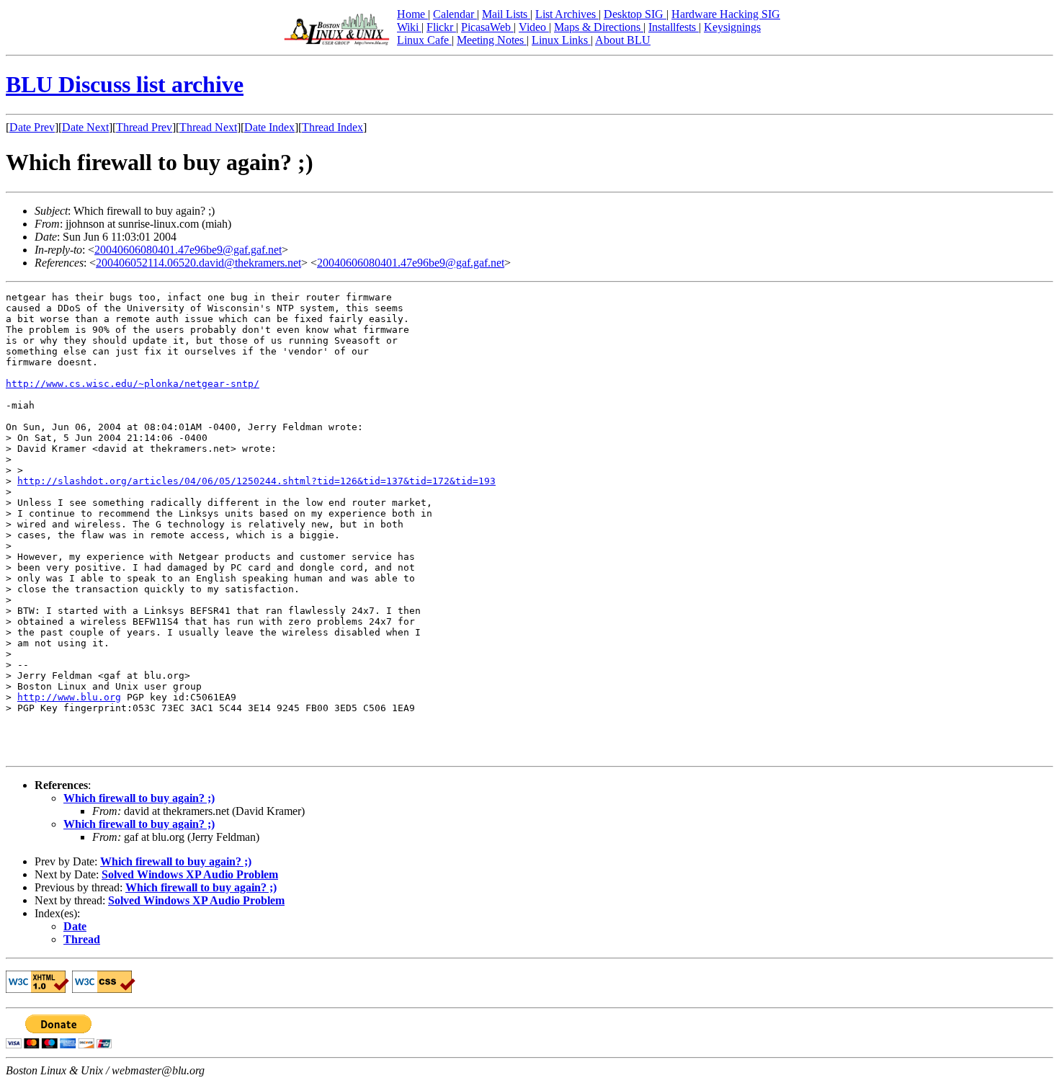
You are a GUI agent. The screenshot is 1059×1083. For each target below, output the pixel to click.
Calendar (455, 14)
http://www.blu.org (69, 697)
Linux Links (561, 40)
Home (412, 14)
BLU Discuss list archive (124, 84)
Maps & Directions (598, 27)
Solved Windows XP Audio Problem (190, 874)
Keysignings (732, 27)
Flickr (441, 27)
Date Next (85, 127)
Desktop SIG (635, 14)
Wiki (409, 27)
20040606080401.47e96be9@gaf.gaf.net (188, 250)
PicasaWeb (487, 27)
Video (534, 27)
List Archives (567, 14)
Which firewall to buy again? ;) (139, 798)
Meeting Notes (492, 40)
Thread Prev (144, 127)
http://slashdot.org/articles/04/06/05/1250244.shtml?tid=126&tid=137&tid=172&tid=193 (256, 481)
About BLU (623, 40)
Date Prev (32, 127)
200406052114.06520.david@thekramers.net (198, 263)
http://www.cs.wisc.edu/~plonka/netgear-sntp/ (132, 383)
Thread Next (208, 127)
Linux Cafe (424, 40)
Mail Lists (506, 14)
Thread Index (332, 127)
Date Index (269, 127)
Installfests (673, 27)
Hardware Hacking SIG (725, 14)
